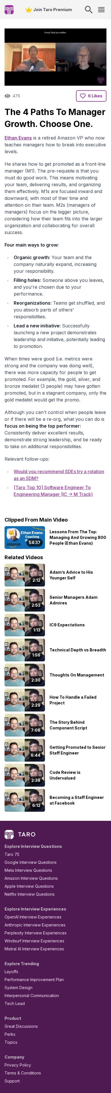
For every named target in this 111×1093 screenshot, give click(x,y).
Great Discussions (21, 1026)
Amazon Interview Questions (31, 878)
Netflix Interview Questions (30, 894)
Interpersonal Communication (32, 995)
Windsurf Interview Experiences (34, 940)
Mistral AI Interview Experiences (34, 948)
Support (12, 1080)
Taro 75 (12, 854)
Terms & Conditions (23, 1073)
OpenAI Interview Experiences (33, 916)
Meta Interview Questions (28, 870)
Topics (11, 1042)
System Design (18, 987)
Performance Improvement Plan (34, 979)
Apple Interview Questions (29, 886)
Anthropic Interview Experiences (35, 924)
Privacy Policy (18, 1065)
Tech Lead (15, 1003)
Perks (10, 1034)
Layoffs (11, 971)
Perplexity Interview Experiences (36, 932)
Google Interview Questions (31, 862)
